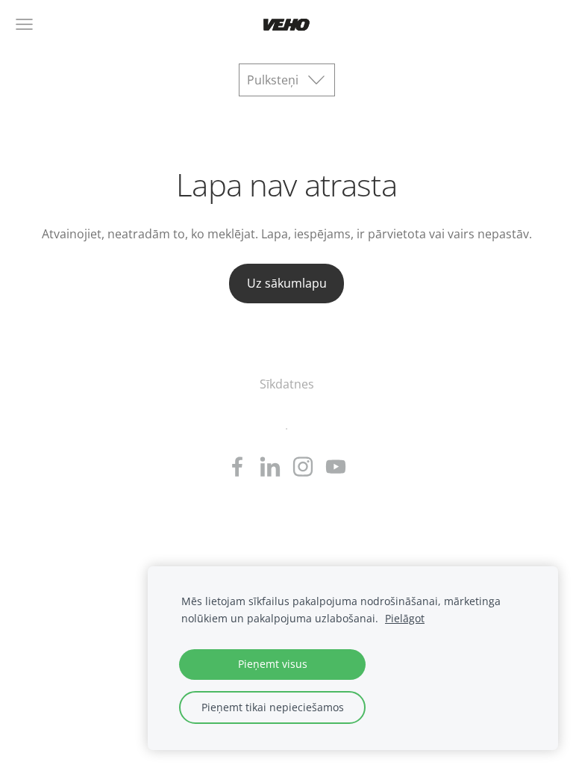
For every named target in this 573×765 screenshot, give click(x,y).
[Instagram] (303, 466)
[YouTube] (336, 466)
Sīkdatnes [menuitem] (287, 384)
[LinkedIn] (270, 466)
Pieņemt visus (272, 664)
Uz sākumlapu (287, 283)
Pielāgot (405, 618)
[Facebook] (237, 466)
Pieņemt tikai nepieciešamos (272, 707)
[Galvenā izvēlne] (24, 24)
